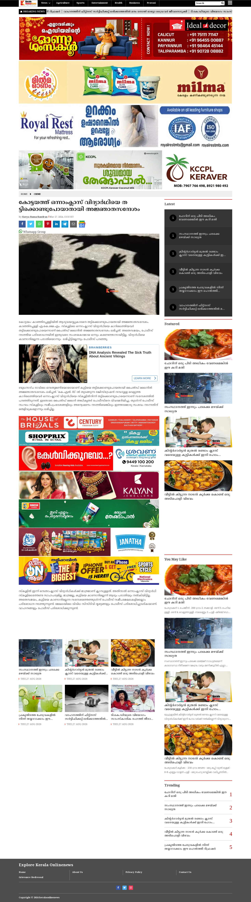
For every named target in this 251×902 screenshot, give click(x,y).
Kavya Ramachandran (34, 217)
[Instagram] (131, 888)
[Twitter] (124, 888)
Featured (171, 324)
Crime (37, 194)
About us (77, 872)
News (44, 3)
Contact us (185, 872)
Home (24, 194)
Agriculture (62, 3)
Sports (80, 3)
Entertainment (100, 3)
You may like (175, 560)
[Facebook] (118, 888)
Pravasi (151, 3)
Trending (172, 786)
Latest (169, 204)
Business (134, 3)
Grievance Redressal (31, 877)
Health (118, 3)
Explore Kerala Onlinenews (46, 865)
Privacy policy (134, 872)
